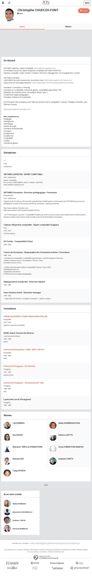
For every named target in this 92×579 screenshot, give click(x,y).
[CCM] (35, 563)
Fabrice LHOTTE (65, 435)
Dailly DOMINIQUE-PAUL (69, 423)
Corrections (43, 552)
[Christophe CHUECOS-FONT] (9, 14)
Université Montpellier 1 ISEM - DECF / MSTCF (24, 349)
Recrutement (34, 550)
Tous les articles (33, 552)
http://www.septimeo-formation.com (58, 80)
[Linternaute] (57, 563)
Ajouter (85, 10)
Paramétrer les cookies (68, 550)
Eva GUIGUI (18, 435)
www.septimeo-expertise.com (44, 68)
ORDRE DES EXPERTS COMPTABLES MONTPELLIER (25, 316)
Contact (19, 550)
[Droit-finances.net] (79, 563)
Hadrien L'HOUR (19, 520)
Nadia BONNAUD (19, 504)
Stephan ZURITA (65, 458)
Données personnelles (53, 550)
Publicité (26, 550)
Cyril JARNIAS (19, 423)
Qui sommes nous (10, 550)
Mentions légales (82, 550)
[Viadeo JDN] (35, 567)
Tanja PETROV (19, 470)
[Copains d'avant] (12, 567)
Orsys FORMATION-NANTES (70, 447)
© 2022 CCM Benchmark (56, 552)
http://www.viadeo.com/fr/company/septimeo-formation (53, 83)
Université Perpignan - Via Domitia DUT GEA (24, 382)
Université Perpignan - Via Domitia (19, 366)
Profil (22, 26)
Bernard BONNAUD (20, 529)
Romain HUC (18, 458)
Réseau (68, 26)
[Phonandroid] (79, 567)
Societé (42, 550)
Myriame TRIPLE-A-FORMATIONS (27, 447)
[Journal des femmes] (12, 563)
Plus (46, 485)
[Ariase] (57, 568)
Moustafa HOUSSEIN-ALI (22, 512)
